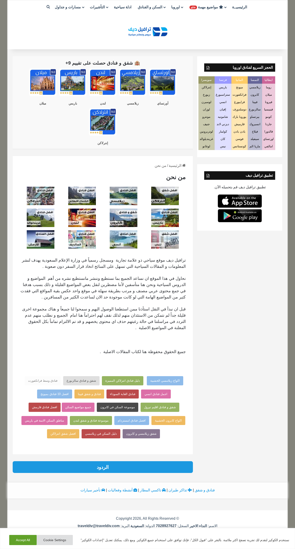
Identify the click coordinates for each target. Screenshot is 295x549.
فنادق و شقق (205, 490)
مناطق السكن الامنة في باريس (44, 420)
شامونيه (223, 116)
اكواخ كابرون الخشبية (168, 420)
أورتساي (162, 103)
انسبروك (254, 124)
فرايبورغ (239, 102)
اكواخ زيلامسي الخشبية (165, 380)
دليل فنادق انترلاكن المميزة (122, 380)
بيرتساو (255, 116)
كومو (269, 116)
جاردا (268, 124)
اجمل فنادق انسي (156, 394)
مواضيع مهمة (205, 7)
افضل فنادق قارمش (44, 407)
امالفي (268, 146)
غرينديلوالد (206, 139)
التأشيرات (97, 7)
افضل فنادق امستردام (132, 420)
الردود (103, 467)
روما (268, 87)
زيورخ (206, 94)
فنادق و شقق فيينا (89, 394)
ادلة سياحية (122, 7)
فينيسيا (268, 109)
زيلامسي (133, 103)
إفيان (223, 109)
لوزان (206, 109)
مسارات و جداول (68, 7)
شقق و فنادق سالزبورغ (81, 380)
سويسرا (206, 80)
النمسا (255, 80)
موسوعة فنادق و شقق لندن (91, 420)
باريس (73, 103)
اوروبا (175, 7)
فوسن (239, 139)
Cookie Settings (54, 540)
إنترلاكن (102, 143)
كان (223, 139)
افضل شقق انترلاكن (63, 433)
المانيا (239, 80)
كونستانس (239, 146)
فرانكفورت (239, 94)
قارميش (239, 124)
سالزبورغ (255, 109)
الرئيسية (175, 166)
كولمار (223, 131)
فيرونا (268, 102)
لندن (103, 103)
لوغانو (206, 146)
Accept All (23, 540)
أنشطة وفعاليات (120, 490)
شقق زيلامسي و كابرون (141, 433)
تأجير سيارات (90, 490)
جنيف (206, 124)
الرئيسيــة (239, 7)
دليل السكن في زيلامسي (101, 433)
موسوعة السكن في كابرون (117, 407)
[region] (147, 538)
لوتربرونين (206, 131)
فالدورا (268, 131)
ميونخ (239, 87)
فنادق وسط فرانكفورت (42, 380)
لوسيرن (206, 102)
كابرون (255, 94)
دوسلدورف (239, 109)
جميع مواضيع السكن (78, 407)
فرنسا (223, 80)
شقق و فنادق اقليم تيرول (160, 407)
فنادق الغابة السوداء (122, 394)
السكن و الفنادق (150, 7)
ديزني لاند (223, 124)
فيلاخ (255, 131)
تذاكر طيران (178, 490)
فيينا (254, 102)
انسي (223, 102)
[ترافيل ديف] (147, 31)
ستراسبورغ (223, 94)
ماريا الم (255, 146)
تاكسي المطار (151, 490)
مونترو (206, 116)
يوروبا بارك (239, 116)
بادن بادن (239, 131)
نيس (223, 146)
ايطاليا (269, 80)
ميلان (42, 103)
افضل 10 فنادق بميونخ (55, 394)
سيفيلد (255, 139)
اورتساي (268, 139)
